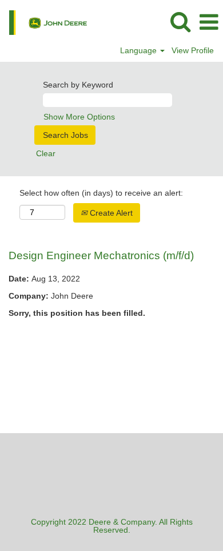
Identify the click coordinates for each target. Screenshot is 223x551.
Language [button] (139, 50)
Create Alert (110, 212)
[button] (208, 22)
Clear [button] (45, 153)
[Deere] (43, 22)
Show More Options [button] (79, 116)
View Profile (193, 50)
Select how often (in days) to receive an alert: (101, 192)
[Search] (180, 21)
